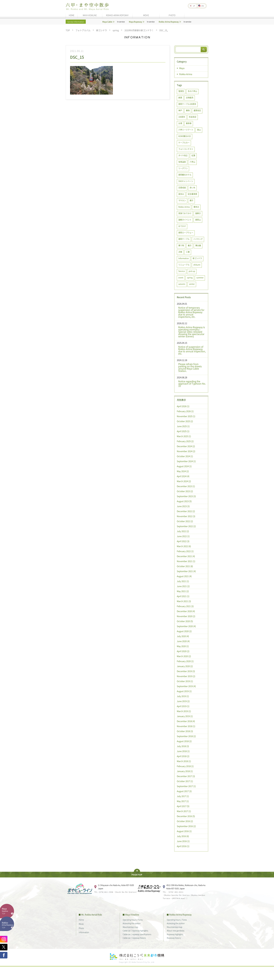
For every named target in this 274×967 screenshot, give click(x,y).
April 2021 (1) (183, 596)
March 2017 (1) (184, 811)
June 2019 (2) (183, 701)
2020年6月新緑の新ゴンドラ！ (139, 30)
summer (200, 277)
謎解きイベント (184, 219)
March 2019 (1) (184, 711)
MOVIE (146, 15)
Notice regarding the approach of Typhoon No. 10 (192, 383)
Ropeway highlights (175, 934)
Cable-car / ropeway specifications (137, 934)
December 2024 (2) (186, 446)
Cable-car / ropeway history (134, 937)
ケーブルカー (184, 142)
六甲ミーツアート (185, 129)
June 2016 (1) (183, 841)
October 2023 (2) (185, 491)
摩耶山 (198, 219)
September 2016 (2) (186, 826)
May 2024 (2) (183, 471)
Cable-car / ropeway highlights (135, 930)
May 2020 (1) (183, 646)
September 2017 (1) (186, 786)
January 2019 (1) (185, 716)
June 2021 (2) (183, 586)
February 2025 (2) (185, 441)
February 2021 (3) (185, 606)
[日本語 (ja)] (193, 6)
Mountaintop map (130, 927)
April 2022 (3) (183, 541)
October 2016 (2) (185, 821)
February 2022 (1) (185, 551)
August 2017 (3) (184, 791)
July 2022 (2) (183, 531)
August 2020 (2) (184, 631)
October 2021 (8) (185, 566)
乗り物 (181, 245)
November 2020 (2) (186, 616)
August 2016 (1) (184, 831)
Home (81, 919)
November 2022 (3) (186, 516)
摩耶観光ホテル (184, 174)
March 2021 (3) (184, 601)
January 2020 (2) (185, 666)
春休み (196, 206)
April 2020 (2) (183, 651)
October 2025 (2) (185, 421)
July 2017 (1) (183, 796)
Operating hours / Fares (133, 919)
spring (116, 30)
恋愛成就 (182, 187)
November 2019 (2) (186, 676)
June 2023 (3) (183, 506)
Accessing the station (132, 923)
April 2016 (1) (183, 846)
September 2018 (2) (186, 736)
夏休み (181, 194)
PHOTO (172, 15)
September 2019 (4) (186, 686)
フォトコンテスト (185, 149)
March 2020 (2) (184, 656)
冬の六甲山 (192, 91)
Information (183, 258)
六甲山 (192, 161)
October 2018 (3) (185, 731)
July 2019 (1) (183, 696)
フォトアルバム (82, 30)
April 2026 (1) (183, 406)
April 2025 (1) (183, 431)
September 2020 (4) (186, 626)
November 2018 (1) (186, 726)
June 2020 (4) (183, 641)
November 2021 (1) (186, 561)
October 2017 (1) (185, 781)
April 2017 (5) (183, 806)
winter (192, 284)
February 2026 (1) (185, 411)
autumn (181, 284)
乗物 (188, 110)
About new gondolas (175, 930)
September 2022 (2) (186, 526)
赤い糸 (192, 187)
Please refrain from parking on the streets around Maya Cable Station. (190, 367)
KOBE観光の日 (184, 136)
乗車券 (189, 123)
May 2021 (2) (183, 591)
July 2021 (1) (183, 581)
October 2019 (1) (185, 681)
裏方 (190, 245)
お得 (180, 123)
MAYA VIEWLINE (90, 15)
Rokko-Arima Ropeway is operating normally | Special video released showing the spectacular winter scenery (191, 331)
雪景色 (181, 91)
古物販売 (189, 97)
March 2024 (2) (184, 481)
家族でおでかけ (184, 213)
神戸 (180, 110)
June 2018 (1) (183, 751)
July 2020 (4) (183, 636)
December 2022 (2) (186, 511)
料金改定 (192, 116)
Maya (181, 68)
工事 (188, 251)
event (180, 277)
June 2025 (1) (183, 426)
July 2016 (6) (183, 836)
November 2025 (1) (186, 416)
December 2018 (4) (186, 721)
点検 (180, 251)
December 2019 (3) (186, 671)
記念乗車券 (192, 194)
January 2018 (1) (185, 771)
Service (181, 271)
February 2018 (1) (185, 766)
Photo (81, 928)
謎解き (198, 213)
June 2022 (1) (183, 536)
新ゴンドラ (101, 30)
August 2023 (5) (184, 501)
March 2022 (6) (184, 546)
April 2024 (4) (183, 476)
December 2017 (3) (186, 776)
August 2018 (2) (184, 741)
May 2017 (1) (183, 801)
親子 (191, 200)
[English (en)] (202, 6)
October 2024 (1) (185, 456)
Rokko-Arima (185, 74)
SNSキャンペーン (185, 181)
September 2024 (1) (186, 461)
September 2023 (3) (186, 496)
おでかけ (182, 226)
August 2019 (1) (184, 691)
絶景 (180, 97)
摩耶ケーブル (184, 239)
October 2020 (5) (185, 621)
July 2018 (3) (183, 746)
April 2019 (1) (183, 706)
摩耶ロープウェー (185, 232)
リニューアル (184, 264)
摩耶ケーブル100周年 (187, 104)
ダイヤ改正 (183, 155)
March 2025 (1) (184, 436)
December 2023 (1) (186, 486)
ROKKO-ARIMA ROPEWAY (117, 15)
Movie (81, 923)
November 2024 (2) (186, 451)
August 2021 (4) (184, 576)
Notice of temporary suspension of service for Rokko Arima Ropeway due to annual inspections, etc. (191, 312)
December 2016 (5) (186, 816)
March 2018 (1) (184, 761)
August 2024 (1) (184, 466)
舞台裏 (198, 245)
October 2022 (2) (185, 521)
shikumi (196, 264)
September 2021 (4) (186, 571)
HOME (71, 15)
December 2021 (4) (186, 556)
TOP (68, 30)
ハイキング (198, 239)
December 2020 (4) (186, 611)
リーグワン (183, 168)
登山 (199, 129)
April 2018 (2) (183, 756)
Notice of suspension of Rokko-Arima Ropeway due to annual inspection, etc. (192, 350)
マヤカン (182, 200)
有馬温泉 (182, 161)
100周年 (181, 116)
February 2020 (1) (185, 661)
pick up (192, 271)
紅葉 (193, 155)
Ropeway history (174, 937)
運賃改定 (197, 110)
